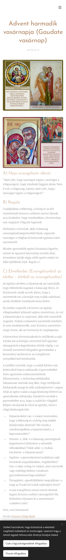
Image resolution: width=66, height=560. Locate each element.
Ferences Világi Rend (23, 516)
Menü (60, 7)
